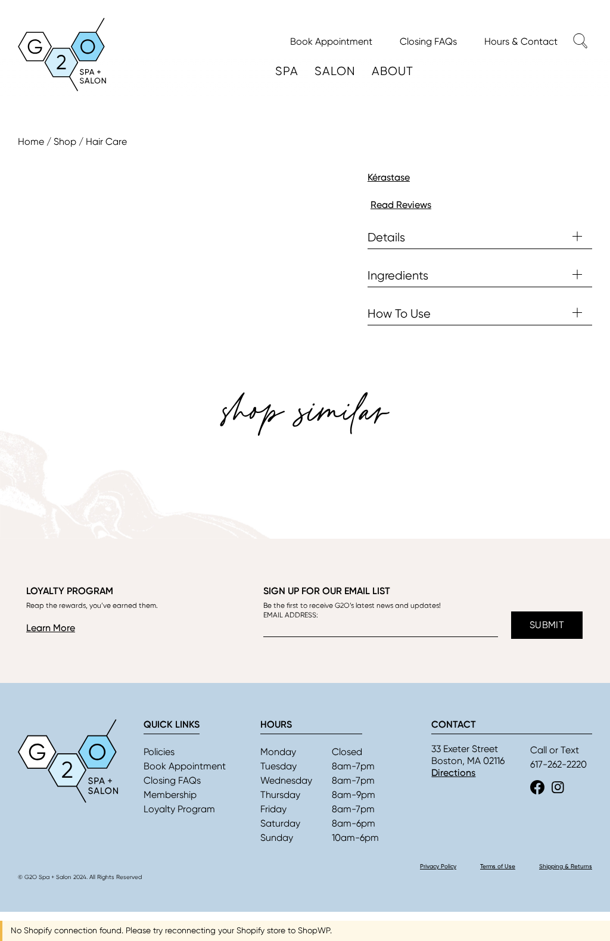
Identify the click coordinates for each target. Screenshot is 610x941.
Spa (286, 71)
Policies (159, 751)
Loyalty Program (179, 809)
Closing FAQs (172, 780)
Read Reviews (401, 204)
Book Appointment (185, 766)
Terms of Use (497, 866)
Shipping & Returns (565, 866)
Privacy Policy (438, 866)
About (392, 71)
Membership (170, 794)
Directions (453, 772)
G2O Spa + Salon (62, 54)
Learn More (50, 627)
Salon (335, 71)
